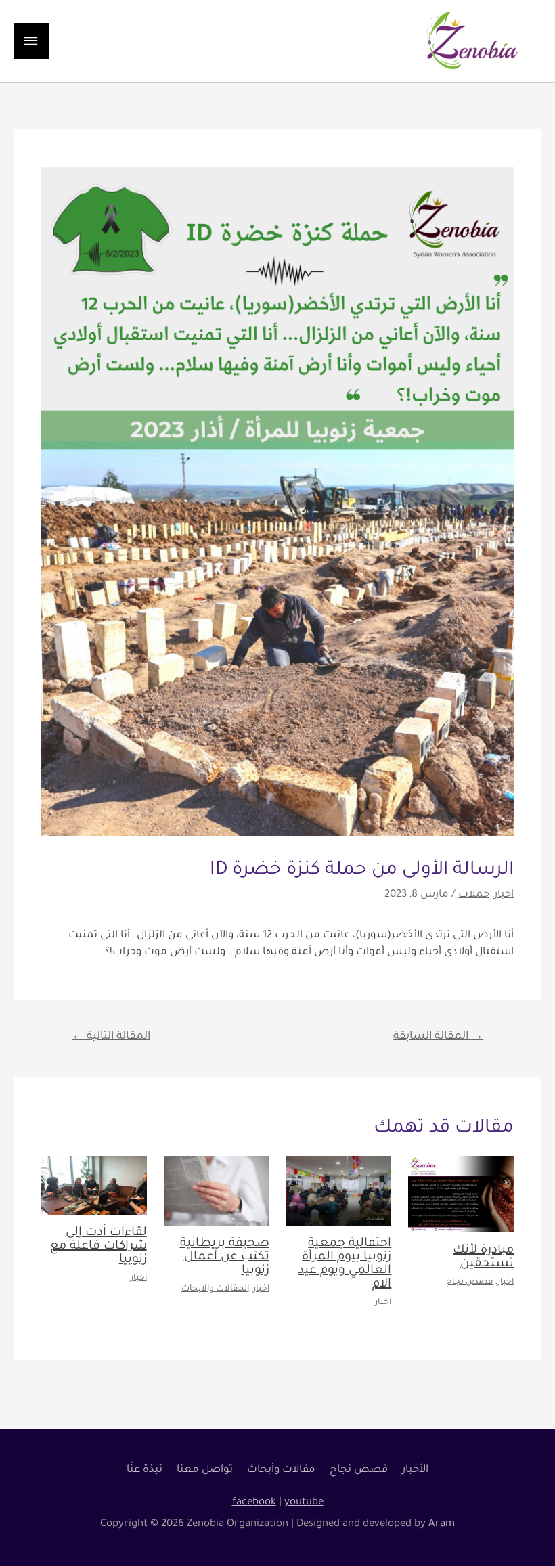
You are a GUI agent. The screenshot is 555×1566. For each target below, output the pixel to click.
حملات (473, 895)
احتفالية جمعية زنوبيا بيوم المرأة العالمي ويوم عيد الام (344, 1264)
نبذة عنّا (144, 1470)
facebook (254, 1502)
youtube (304, 1502)
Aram (441, 1524)
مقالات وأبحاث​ (281, 1470)
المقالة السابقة (438, 1037)
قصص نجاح (469, 1282)
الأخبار (415, 1470)
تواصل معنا (205, 1470)
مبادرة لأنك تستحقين (483, 1257)
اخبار (504, 895)
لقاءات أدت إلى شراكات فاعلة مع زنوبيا (98, 1246)
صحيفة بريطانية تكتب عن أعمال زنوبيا (224, 1257)
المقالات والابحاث (215, 1289)
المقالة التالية (111, 1037)
